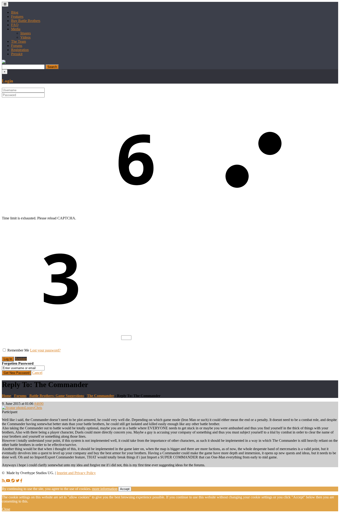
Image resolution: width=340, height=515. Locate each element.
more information (104, 489)
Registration (20, 50)
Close (6, 509)
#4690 (38, 404)
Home (6, 396)
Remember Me (18, 350)
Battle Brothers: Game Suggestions (56, 396)
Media (15, 29)
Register (21, 359)
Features (17, 16)
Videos (25, 37)
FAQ (15, 25)
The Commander (100, 396)
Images (25, 33)
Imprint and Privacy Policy (76, 473)
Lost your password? (45, 350)
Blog (14, 12)
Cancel (37, 373)
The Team (18, 41)
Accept (125, 489)
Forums (16, 46)
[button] (4, 62)
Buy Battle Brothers (25, 21)
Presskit (16, 54)
